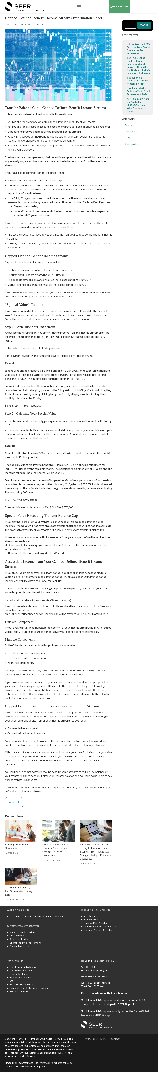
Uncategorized (132, 144)
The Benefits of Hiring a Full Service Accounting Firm (18, 891)
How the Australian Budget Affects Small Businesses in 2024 (138, 91)
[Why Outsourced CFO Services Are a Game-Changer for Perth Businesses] (58, 831)
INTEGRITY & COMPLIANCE (96, 910)
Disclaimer (114, 1039)
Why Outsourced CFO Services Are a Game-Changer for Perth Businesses (138, 49)
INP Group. (103, 1015)
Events (128, 125)
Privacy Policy (91, 1039)
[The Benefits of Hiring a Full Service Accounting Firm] (21, 876)
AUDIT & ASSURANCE (18, 910)
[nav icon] (79, 6)
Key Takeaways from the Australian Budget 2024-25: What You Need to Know (138, 105)
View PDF (14, 802)
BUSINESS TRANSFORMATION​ (23, 926)
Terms (103, 1039)
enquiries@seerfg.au (97, 970)
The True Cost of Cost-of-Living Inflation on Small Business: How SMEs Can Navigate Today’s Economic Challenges (95, 851)
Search (144, 25)
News (128, 137)
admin (8, 24)
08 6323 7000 (93, 967)
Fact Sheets (41, 24)
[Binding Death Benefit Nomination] (21, 831)
